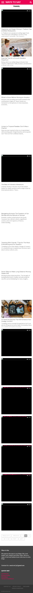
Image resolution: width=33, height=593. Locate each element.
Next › (15, 539)
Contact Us (5, 573)
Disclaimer (4, 577)
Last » (21, 539)
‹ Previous (16, 535)
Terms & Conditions (7, 578)
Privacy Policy (5, 575)
